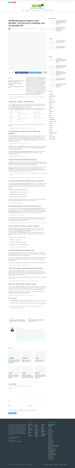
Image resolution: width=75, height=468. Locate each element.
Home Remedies (52, 119)
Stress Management (53, 133)
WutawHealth (50, 452)
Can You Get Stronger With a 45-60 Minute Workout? (61, 47)
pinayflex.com (35, 335)
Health (50, 115)
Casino (50, 105)
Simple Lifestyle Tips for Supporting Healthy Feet (26, 361)
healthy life (35, 28)
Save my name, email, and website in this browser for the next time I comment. (23, 410)
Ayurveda (46, 10)
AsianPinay (50, 428)
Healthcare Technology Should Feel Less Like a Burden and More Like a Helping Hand (27, 376)
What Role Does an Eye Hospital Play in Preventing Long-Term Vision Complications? (61, 29)
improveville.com (51, 456)
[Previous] (15, 90)
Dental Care (51, 107)
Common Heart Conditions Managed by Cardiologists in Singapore (13, 376)
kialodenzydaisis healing (52, 454)
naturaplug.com (50, 455)
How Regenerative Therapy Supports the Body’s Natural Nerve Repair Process (61, 66)
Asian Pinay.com (32, 334)
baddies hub (44, 335)
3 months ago (58, 63)
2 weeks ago (58, 43)
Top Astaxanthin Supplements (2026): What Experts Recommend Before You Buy (61, 60)
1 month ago (58, 87)
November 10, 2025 (21, 28)
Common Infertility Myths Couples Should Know (40, 361)
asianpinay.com (22, 336)
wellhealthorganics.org (52, 453)
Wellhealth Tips (40, 10)
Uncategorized (52, 136)
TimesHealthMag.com (22, 340)
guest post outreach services (27, 338)
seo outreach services (51, 450)
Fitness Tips (33, 10)
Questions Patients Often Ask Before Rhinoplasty (61, 79)
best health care (52, 102)
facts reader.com (51, 458)
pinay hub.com (50, 431)
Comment (10, 388)
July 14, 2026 (11, 378)
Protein (50, 127)
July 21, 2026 (24, 362)
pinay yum (49, 435)
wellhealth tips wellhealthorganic (53, 445)
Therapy (42, 432)
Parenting (51, 125)
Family (50, 109)
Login (64, 2)
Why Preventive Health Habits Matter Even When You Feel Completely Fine (14, 361)
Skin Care (51, 10)
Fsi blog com (22, 335)
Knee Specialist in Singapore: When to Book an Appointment (61, 85)
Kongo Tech (42, 337)
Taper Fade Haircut (39, 334)
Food (32, 28)
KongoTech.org (50, 443)
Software (51, 131)
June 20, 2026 (24, 378)
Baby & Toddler (52, 96)
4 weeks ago (58, 80)
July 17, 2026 (37, 362)
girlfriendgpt (18, 336)
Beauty (50, 98)
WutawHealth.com (29, 340)
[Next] (17, 90)
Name (9, 401)
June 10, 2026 (37, 378)
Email (9, 405)
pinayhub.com (31, 335)
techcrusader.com (51, 442)
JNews (17, 464)
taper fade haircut (51, 430)
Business (29, 432)
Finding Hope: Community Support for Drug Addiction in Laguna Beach (40, 376)
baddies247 (50, 438)
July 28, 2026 (11, 363)
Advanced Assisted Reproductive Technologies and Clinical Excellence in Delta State (61, 73)
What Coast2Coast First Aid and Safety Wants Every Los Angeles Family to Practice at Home (61, 22)
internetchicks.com (23, 337)
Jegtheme (31, 464)
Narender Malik (14, 28)
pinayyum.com (50, 436)
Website (29, 405)
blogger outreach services (36, 338)
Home (23, 10)
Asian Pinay (26, 335)
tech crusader (27, 336)
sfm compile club (51, 459)
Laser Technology (52, 121)
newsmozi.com (50, 437)
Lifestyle (51, 123)
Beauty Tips (28, 10)
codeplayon (50, 434)
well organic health (33, 336)
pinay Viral (40, 335)
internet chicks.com (51, 444)
